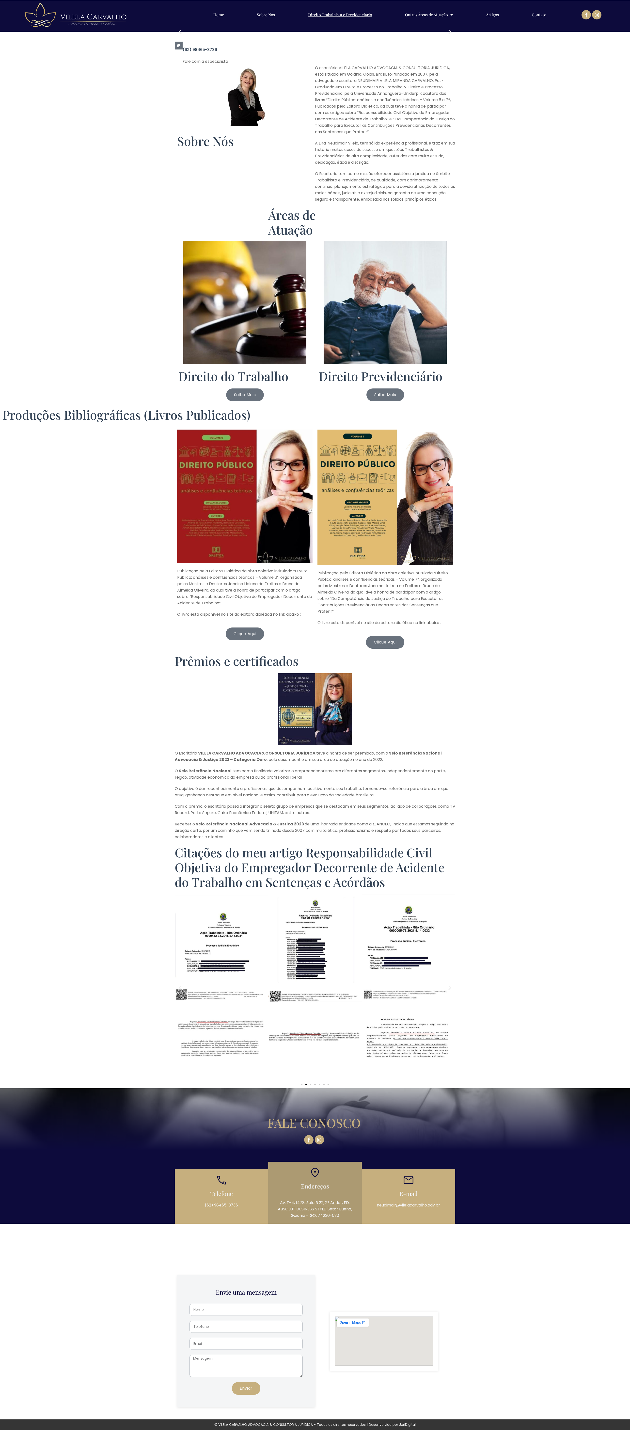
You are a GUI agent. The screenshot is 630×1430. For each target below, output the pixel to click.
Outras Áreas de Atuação (426, 14)
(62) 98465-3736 (200, 49)
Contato (539, 14)
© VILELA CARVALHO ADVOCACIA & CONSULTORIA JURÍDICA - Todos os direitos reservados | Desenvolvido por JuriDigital (315, 1424)
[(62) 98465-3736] (179, 45)
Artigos (492, 14)
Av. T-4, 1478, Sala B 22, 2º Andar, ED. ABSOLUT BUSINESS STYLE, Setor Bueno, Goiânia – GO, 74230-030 (315, 1209)
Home (218, 14)
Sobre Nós (266, 14)
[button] (180, 32)
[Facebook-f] (586, 14)
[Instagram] (596, 14)
